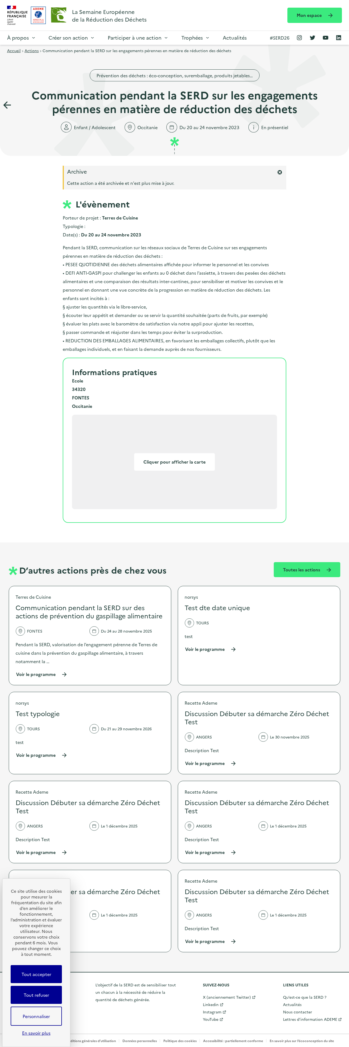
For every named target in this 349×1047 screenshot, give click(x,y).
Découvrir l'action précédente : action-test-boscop (7, 105)
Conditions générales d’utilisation (90, 1040)
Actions (32, 50)
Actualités (235, 37)
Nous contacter (297, 1012)
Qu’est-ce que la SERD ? (304, 997)
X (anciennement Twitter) (227, 997)
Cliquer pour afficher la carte (174, 462)
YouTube (210, 1019)
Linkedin (211, 1004)
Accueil (14, 50)
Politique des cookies (180, 1040)
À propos (18, 37)
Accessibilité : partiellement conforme (233, 1040)
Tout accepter (36, 974)
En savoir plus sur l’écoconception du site (302, 1040)
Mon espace (310, 15)
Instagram (212, 1012)
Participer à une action (134, 37)
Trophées (192, 37)
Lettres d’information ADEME (310, 1019)
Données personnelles (139, 1040)
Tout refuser (36, 995)
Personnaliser (36, 1016)
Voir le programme (41, 674)
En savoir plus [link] (36, 1033)
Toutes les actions (302, 569)
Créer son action (68, 37)
